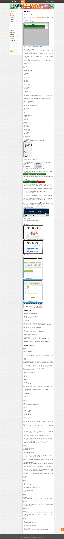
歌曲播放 (12, 17)
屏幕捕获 (12, 34)
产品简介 (12, 13)
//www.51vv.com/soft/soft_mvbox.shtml (37, 17)
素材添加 (12, 21)
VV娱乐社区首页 (47, 1)
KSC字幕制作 (13, 40)
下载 (19, 1)
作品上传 (12, 36)
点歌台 (12, 42)
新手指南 (12, 15)
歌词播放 (12, 38)
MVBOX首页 (52, 1)
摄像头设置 (13, 28)
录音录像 (12, 30)
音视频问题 (13, 32)
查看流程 (15, 52)
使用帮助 (22, 1)
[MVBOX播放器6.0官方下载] (14, 1)
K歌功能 (12, 19)
